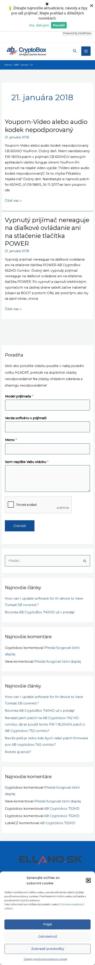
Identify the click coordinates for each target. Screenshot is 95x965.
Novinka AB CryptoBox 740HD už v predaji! (39, 612)
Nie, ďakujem (39, 25)
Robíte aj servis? (18, 752)
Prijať (47, 924)
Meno (11, 440)
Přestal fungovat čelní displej (57, 662)
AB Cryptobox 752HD (62, 809)
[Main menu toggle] (86, 51)
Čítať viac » (13, 200)
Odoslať (19, 526)
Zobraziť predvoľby (47, 949)
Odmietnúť (47, 936)
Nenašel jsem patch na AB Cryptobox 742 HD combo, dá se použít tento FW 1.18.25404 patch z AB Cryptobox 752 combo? (45, 724)
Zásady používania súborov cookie (45, 959)
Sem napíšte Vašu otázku (26, 462)
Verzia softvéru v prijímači (25, 418)
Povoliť (59, 25)
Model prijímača (19, 396)
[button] (88, 880)
